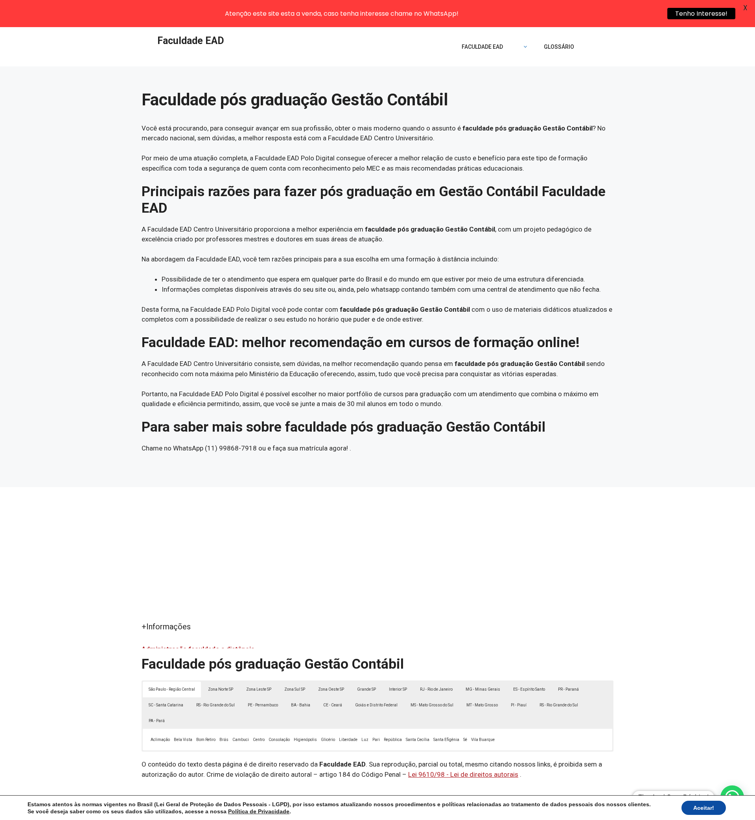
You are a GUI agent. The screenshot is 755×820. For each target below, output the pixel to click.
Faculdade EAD (190, 40)
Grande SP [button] (366, 689)
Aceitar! (703, 808)
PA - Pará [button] (157, 721)
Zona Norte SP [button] (220, 689)
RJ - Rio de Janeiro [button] (436, 689)
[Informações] (523, 47)
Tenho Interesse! (701, 13)
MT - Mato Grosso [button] (482, 705)
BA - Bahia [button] (300, 705)
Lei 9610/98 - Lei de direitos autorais (463, 774)
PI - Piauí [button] (519, 705)
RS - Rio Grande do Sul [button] (215, 705)
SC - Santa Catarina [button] (166, 705)
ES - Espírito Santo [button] (529, 689)
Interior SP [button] (398, 689)
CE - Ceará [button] (332, 705)
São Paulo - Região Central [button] (172, 689)
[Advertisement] (377, 562)
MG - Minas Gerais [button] (483, 689)
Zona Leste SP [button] (258, 689)
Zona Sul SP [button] (294, 689)
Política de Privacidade (258, 811)
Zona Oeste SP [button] (331, 689)
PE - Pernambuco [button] (263, 705)
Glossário (559, 47)
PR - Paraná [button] (568, 689)
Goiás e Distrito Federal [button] (376, 705)
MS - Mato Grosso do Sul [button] (432, 705)
